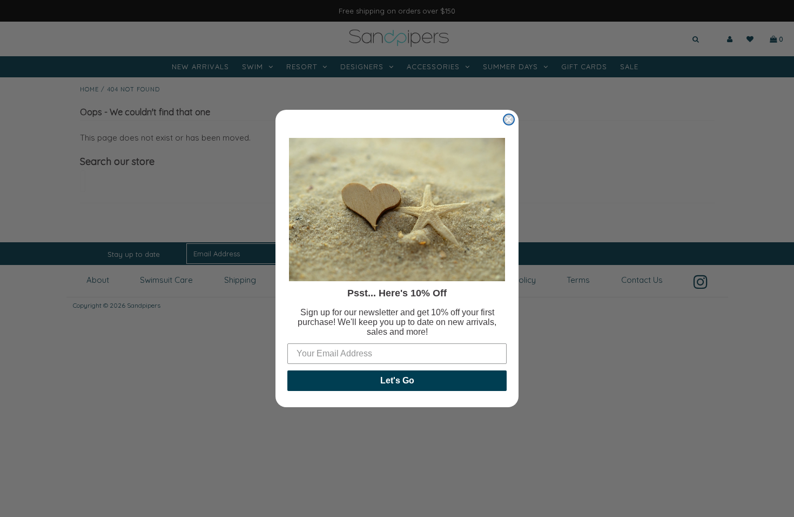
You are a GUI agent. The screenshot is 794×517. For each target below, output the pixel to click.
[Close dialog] (508, 119)
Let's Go (397, 380)
